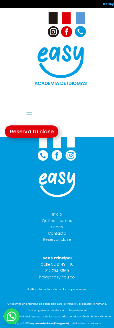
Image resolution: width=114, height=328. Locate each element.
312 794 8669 (57, 270)
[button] (12, 316)
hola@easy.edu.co (57, 277)
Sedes (57, 227)
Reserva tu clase (32, 131)
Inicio (57, 214)
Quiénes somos (57, 220)
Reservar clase (57, 239)
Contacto (57, 233)
